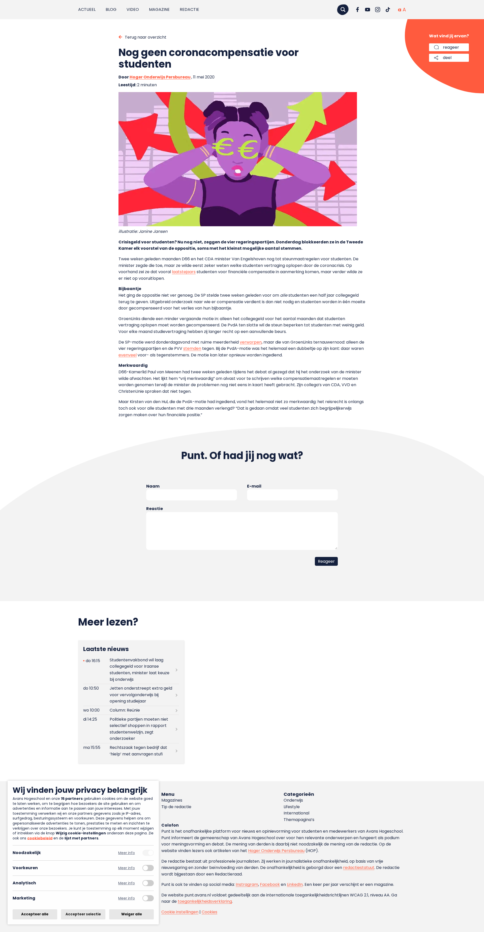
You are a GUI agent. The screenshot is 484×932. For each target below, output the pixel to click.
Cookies (209, 912)
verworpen (251, 342)
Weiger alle (131, 914)
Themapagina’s (299, 820)
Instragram (247, 884)
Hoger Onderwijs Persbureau (160, 77)
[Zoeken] (343, 9)
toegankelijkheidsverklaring (205, 901)
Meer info (126, 853)
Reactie (154, 509)
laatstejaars (184, 272)
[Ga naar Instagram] (378, 10)
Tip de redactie (176, 807)
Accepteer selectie (83, 914)
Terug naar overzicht (145, 37)
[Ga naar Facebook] (357, 10)
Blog (111, 9)
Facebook (270, 884)
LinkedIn (295, 884)
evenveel (127, 355)
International (296, 813)
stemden (192, 348)
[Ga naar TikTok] (388, 10)
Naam (153, 486)
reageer (451, 47)
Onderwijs (293, 800)
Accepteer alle (34, 914)
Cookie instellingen (179, 912)
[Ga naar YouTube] (367, 10)
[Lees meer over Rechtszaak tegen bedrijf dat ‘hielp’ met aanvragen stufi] (131, 750)
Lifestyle (292, 807)
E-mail (254, 486)
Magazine (159, 9)
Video (133, 9)
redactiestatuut (358, 867)
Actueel (87, 9)
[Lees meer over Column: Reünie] (131, 710)
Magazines (171, 800)
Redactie (189, 9)
